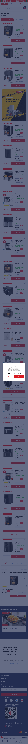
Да (19, 376)
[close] (24, 365)
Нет (9, 376)
